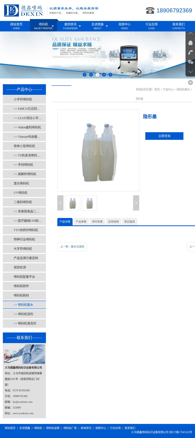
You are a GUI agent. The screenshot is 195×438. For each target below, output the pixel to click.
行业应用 (115, 428)
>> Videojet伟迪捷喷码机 (30, 136)
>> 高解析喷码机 (25, 174)
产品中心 (168, 89)
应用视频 (113, 221)
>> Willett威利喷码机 (27, 127)
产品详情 (65, 221)
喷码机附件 (21, 286)
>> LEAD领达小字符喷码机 (30, 118)
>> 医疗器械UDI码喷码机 (30, 220)
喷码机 (38, 428)
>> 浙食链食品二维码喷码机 (30, 211)
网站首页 (10, 428)
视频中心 (100, 428)
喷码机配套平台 (24, 276)
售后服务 (129, 221)
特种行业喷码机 (24, 239)
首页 (157, 89)
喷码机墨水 (183, 89)
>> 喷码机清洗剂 (25, 323)
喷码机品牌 (52, 428)
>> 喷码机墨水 (23, 304)
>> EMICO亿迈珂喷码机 (30, 108)
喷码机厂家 (70, 428)
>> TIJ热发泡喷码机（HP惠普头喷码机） (30, 155)
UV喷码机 (20, 192)
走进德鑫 (24, 428)
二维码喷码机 (23, 202)
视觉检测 (20, 267)
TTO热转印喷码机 (26, 230)
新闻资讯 (86, 428)
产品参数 (81, 221)
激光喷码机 (21, 183)
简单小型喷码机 (24, 146)
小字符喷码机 (23, 99)
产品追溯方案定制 (26, 258)
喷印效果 (97, 221)
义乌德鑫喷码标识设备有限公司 (150, 432)
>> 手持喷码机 (23, 164)
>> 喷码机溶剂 (23, 314)
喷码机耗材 (21, 295)
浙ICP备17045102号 (180, 432)
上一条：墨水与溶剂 (72, 246)
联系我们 (130, 428)
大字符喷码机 (23, 248)
